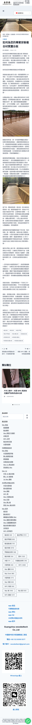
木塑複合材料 (21, 561)
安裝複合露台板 (7, 340)
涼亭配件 (6, 528)
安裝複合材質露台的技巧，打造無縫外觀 (8, 351)
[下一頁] (27, 386)
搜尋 (27, 417)
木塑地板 (9, 565)
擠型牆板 (6, 459)
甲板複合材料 (10, 552)
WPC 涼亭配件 (8, 531)
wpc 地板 (9, 582)
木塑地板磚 (6, 444)
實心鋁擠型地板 (8, 456)
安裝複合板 (23, 334)
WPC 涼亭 (6, 439)
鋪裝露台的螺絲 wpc (9, 517)
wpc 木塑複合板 (8, 497)
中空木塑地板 (7, 486)
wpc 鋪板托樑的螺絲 (9, 520)
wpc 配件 (5, 509)
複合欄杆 (6, 430)
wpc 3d (4, 471)
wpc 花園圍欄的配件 (9, 523)
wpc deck (9, 573)
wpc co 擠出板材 (8, 465)
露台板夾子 (6, 514)
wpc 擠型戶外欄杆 (9, 433)
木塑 (7, 561)
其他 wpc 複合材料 (9, 505)
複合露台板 (15, 334)
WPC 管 (5, 494)
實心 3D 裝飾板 (8, 476)
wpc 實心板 (7, 502)
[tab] (12, 404)
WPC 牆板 (10, 595)
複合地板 (9, 548)
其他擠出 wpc (7, 467)
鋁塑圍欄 (6, 428)
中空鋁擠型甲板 (8, 453)
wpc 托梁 (6, 500)
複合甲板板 (6, 334)
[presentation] (16, 378)
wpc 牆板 (6, 491)
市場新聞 (5, 39)
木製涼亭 (6, 436)
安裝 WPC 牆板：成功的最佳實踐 (24, 351)
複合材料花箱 (7, 442)
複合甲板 (18, 330)
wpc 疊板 (9, 569)
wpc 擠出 (5, 451)
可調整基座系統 (7, 448)
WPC (22, 565)
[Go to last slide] (4, 386)
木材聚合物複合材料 (8, 483)
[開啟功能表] (3, 11)
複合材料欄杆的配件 (9, 525)
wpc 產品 (5, 425)
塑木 (21, 556)
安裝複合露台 (16, 337)
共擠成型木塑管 (8, 462)
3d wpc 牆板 (7, 479)
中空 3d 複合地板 (8, 474)
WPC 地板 (9, 586)
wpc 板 (9, 590)
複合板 (5, 330)
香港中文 (20, 13)
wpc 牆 (22, 590)
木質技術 (6, 50)
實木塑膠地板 (7, 488)
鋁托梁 (5, 511)
